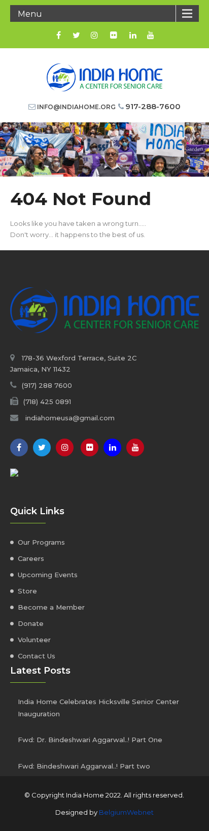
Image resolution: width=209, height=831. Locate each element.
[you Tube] (135, 447)
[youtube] (150, 35)
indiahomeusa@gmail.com (70, 418)
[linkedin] (133, 35)
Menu (30, 14)
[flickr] (113, 35)
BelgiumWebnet (126, 812)
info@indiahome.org (76, 107)
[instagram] (94, 35)
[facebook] (58, 35)
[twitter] (76, 35)
